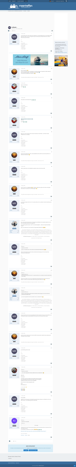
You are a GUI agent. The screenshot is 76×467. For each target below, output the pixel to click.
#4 (51, 97)
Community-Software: (38, 465)
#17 (51, 347)
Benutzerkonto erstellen (33, 450)
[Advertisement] (30, 19)
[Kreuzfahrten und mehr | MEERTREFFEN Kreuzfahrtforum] (38, 6)
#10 (51, 200)
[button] (52, 1)
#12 (51, 243)
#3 (51, 83)
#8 (51, 166)
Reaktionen (11, 230)
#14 (51, 287)
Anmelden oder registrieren (60, 1)
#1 (51, 33)
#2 (51, 68)
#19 (51, 395)
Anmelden (25, 450)
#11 (51, 220)
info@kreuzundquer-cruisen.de (62, 52)
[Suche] (66, 1)
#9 (51, 185)
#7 (51, 151)
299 (12, 30)
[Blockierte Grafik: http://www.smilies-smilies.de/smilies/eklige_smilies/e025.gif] (33, 431)
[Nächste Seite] (14, 30)
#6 (51, 131)
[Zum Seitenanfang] (75, 466)
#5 (51, 117)
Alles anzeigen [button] (36, 425)
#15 (51, 313)
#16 (51, 333)
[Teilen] (52, 30)
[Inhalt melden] (51, 51)
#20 (51, 417)
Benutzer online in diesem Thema (14, 456)
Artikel (11, 231)
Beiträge (11, 43)
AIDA (26, 435)
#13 (51, 270)
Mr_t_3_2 (14, 28)
